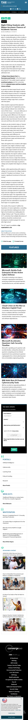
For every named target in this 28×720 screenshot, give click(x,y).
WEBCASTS (7, 494)
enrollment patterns (7, 82)
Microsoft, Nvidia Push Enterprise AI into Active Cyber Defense (12, 272)
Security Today (14, 689)
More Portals (6, 485)
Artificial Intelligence (8, 462)
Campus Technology (14, 668)
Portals (7, 459)
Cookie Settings (11, 713)
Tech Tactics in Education (14, 696)
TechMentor (14, 694)
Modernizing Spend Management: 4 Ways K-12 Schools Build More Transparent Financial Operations (13, 535)
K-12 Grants (21, 12)
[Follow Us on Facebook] (13, 9)
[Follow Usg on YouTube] (17, 9)
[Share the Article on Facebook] (3, 18)
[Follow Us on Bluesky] (10, 9)
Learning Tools (7, 472)
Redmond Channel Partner (14, 687)
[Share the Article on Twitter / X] (9, 18)
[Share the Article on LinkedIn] (6, 18)
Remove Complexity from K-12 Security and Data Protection (14, 516)
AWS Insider (14, 663)
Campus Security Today (14, 665)
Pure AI (14, 682)
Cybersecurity (6, 467)
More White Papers (8, 542)
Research (4, 21)
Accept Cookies (11, 717)
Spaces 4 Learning (14, 691)
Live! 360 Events (14, 672)
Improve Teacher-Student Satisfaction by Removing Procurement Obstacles (13, 616)
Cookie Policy (18, 710)
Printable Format (19, 241)
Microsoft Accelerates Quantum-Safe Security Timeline (12, 343)
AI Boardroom (14, 658)
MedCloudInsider (14, 677)
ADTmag (14, 660)
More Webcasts (7, 503)
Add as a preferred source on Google (10, 6)
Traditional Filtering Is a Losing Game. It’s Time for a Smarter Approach (13, 498)
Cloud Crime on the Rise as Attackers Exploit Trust (13, 306)
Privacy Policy (15, 431)
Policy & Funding (7, 476)
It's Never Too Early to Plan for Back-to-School (13, 595)
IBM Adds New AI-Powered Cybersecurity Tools (13, 381)
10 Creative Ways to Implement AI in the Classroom (14, 522)
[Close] (21, 699)
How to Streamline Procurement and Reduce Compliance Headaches (13, 574)
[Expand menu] (26, 3)
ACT (14, 67)
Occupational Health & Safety (14, 679)
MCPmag (14, 675)
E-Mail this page (7, 241)
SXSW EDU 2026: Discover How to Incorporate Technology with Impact (13, 554)
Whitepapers (9, 512)
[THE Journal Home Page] (8, 2)
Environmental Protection (14, 670)
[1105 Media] (14, 654)
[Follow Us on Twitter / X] (15, 9)
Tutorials (14, 12)
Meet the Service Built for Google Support (12, 528)
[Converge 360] (14, 648)
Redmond (14, 684)
